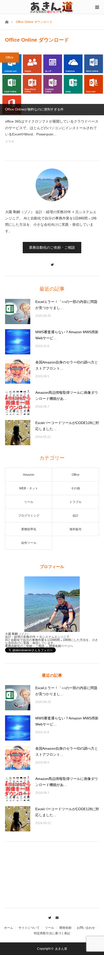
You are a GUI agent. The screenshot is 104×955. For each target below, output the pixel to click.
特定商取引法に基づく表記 (52, 933)
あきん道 (61, 948)
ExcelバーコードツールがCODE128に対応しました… (67, 426)
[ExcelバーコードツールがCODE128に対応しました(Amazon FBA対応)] (17, 432)
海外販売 (75, 529)
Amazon (28, 474)
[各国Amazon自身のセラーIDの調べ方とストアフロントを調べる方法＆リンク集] (17, 372)
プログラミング (28, 515)
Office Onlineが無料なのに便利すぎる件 (34, 109)
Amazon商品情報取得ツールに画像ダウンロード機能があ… (66, 395)
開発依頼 (65, 927)
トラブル (75, 502)
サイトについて (29, 927)
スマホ (9, 141)
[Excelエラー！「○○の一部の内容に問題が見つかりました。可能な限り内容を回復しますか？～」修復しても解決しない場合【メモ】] (17, 311)
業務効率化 (28, 529)
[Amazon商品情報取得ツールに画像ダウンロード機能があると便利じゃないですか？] (17, 402)
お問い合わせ (86, 927)
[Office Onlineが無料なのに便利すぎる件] (52, 83)
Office (9, 57)
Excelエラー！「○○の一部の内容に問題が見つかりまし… (66, 305)
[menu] (97, 7)
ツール (28, 502)
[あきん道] (52, 7)
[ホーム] (6, 21)
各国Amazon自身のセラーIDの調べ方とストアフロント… (66, 365)
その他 (75, 488)
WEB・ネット (28, 488)
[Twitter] (52, 262)
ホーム (8, 927)
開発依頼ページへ (61, 646)
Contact (56, 917)
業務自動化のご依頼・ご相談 (52, 247)
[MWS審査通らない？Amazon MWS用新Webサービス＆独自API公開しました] (17, 341)
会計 (75, 515)
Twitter (48, 917)
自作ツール (28, 543)
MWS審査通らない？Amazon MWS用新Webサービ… (66, 335)
